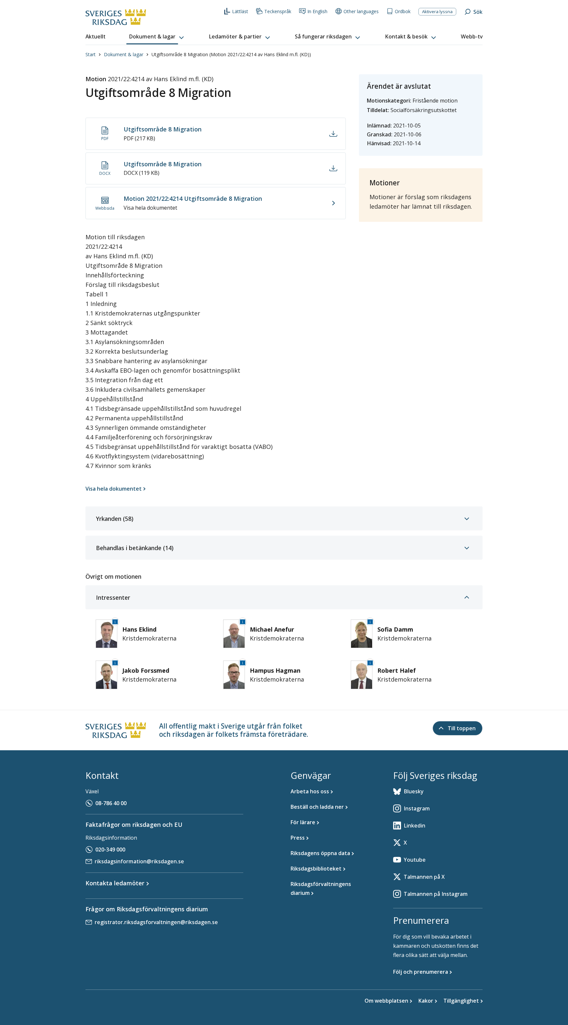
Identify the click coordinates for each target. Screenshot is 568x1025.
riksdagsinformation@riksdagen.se (139, 861)
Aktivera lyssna (437, 11)
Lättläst (240, 11)
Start (90, 54)
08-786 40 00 (111, 803)
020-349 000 (110, 849)
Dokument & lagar (123, 54)
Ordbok (403, 11)
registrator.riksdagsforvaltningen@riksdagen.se (156, 922)
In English (317, 11)
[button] (157, 37)
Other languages (361, 11)
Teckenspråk (277, 11)
